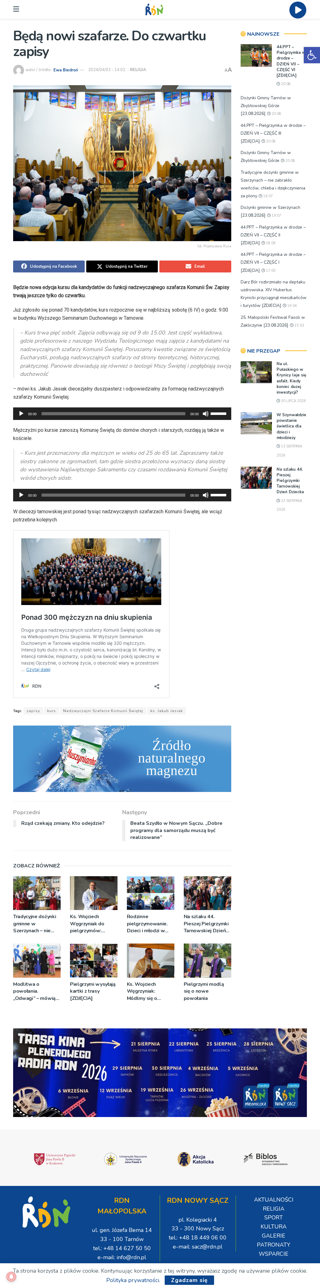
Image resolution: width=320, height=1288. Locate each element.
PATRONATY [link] (273, 1245)
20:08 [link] (285, 84)
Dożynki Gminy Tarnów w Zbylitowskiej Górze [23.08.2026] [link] (266, 105)
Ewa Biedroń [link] (65, 70)
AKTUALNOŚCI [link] (273, 1199)
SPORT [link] (273, 1217)
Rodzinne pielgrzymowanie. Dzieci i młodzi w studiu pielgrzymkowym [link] (147, 923)
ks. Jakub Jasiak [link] (166, 710)
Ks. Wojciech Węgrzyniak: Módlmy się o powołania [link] (142, 991)
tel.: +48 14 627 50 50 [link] (122, 1248)
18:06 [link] (270, 243)
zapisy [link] (33, 710)
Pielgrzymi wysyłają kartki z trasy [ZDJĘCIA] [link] (93, 991)
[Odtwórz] (21, 414)
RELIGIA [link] (138, 70)
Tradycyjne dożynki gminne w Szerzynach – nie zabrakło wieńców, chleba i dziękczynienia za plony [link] (34, 923)
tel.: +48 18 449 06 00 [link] (198, 1237)
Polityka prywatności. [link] (133, 1280)
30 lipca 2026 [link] (293, 401)
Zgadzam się (189, 1280)
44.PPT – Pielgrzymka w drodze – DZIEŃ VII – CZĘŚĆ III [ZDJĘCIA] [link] (273, 133)
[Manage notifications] (11, 1277)
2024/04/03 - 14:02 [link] (106, 70)
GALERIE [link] (273, 1235)
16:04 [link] (291, 305)
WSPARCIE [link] (273, 1254)
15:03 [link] (298, 325)
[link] (312, 55)
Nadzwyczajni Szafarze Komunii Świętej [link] (103, 710)
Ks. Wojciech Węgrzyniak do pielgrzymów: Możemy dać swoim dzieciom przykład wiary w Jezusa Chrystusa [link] (92, 923)
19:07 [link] (267, 196)
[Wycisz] (205, 414)
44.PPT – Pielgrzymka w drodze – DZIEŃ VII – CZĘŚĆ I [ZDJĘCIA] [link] (273, 262)
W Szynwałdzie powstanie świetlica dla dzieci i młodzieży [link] (291, 426)
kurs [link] (51, 710)
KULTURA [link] (274, 1226)
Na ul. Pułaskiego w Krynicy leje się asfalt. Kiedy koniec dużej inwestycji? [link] (291, 378)
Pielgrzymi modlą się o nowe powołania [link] (204, 991)
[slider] (219, 413)
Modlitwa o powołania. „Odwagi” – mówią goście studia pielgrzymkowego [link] (34, 991)
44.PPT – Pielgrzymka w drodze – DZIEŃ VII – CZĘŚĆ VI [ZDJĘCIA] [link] (291, 61)
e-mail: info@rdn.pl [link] (122, 1257)
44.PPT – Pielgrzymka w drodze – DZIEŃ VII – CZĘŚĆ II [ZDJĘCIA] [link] (273, 235)
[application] (122, 413)
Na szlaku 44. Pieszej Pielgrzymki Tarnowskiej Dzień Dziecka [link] (206, 923)
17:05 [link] (270, 270)
